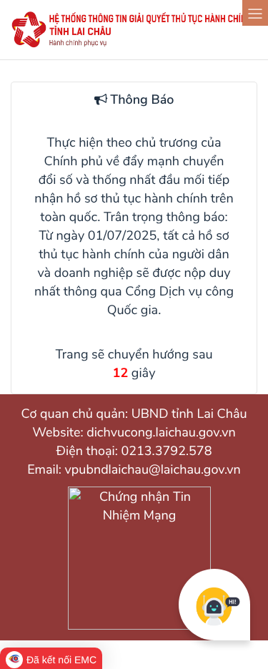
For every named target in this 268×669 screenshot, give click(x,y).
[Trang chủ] (134, 45)
